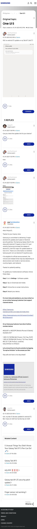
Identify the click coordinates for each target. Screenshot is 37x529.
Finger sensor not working (15, 492)
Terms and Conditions (8, 513)
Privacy (3, 516)
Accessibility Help (7, 509)
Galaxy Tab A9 (10, 461)
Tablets (18, 37)
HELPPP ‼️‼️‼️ (11, 470)
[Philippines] (5, 3)
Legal (3, 520)
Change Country (6, 523)
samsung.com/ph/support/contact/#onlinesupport (15, 382)
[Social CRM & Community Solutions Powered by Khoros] (30, 503)
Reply (29, 144)
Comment (28, 111)
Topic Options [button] (31, 18)
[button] (31, 33)
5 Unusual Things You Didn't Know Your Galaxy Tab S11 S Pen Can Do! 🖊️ (18, 448)
